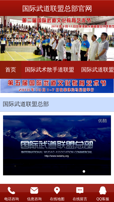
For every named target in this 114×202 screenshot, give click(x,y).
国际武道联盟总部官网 (57, 8)
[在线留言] (79, 190)
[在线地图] (57, 190)
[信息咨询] (34, 190)
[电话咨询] (11, 190)
